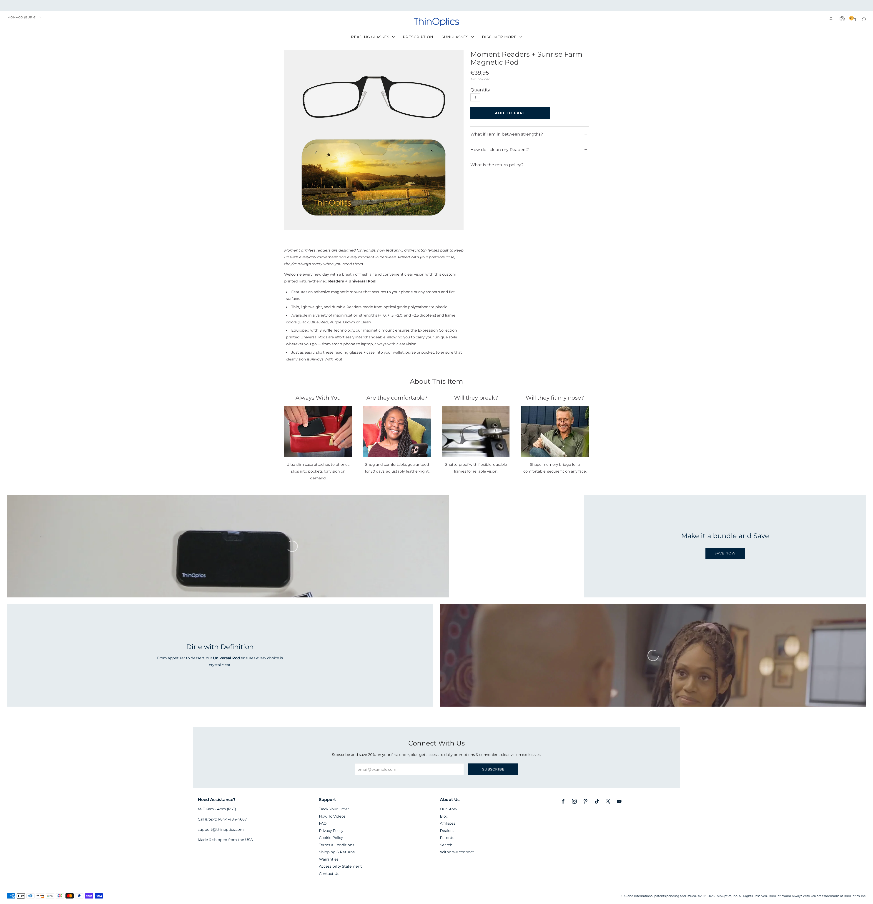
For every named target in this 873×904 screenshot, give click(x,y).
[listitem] (436, 5)
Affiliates (447, 823)
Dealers (447, 830)
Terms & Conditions (336, 845)
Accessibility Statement (340, 866)
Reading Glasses (370, 37)
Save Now (725, 553)
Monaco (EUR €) (22, 17)
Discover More (499, 37)
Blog (444, 816)
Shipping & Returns (337, 852)
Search (446, 845)
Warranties (329, 859)
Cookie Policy (331, 838)
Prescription (418, 37)
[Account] (831, 19)
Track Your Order (334, 809)
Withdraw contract (457, 852)
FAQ (322, 823)
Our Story (448, 809)
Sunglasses (455, 37)
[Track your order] (842, 18)
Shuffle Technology (336, 330)
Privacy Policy (331, 830)
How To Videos (332, 816)
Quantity (480, 90)
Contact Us (329, 873)
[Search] (864, 19)
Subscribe (493, 769)
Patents (447, 838)
